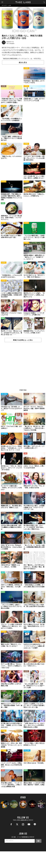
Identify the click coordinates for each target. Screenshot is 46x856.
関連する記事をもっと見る (23, 340)
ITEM (25, 262)
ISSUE (3, 203)
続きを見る (23, 62)
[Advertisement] (23, 366)
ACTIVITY (26, 68)
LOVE (25, 413)
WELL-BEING (27, 163)
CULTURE (3, 86)
